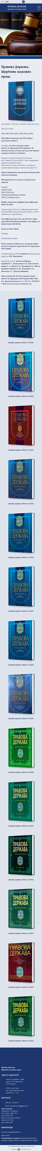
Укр (2, 2)
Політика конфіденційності (11, 1132)
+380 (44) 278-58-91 (11, 1103)
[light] (23, 1)
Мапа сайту (5, 1135)
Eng (7, 2)
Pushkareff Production (25, 1149)
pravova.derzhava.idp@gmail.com (19, 284)
